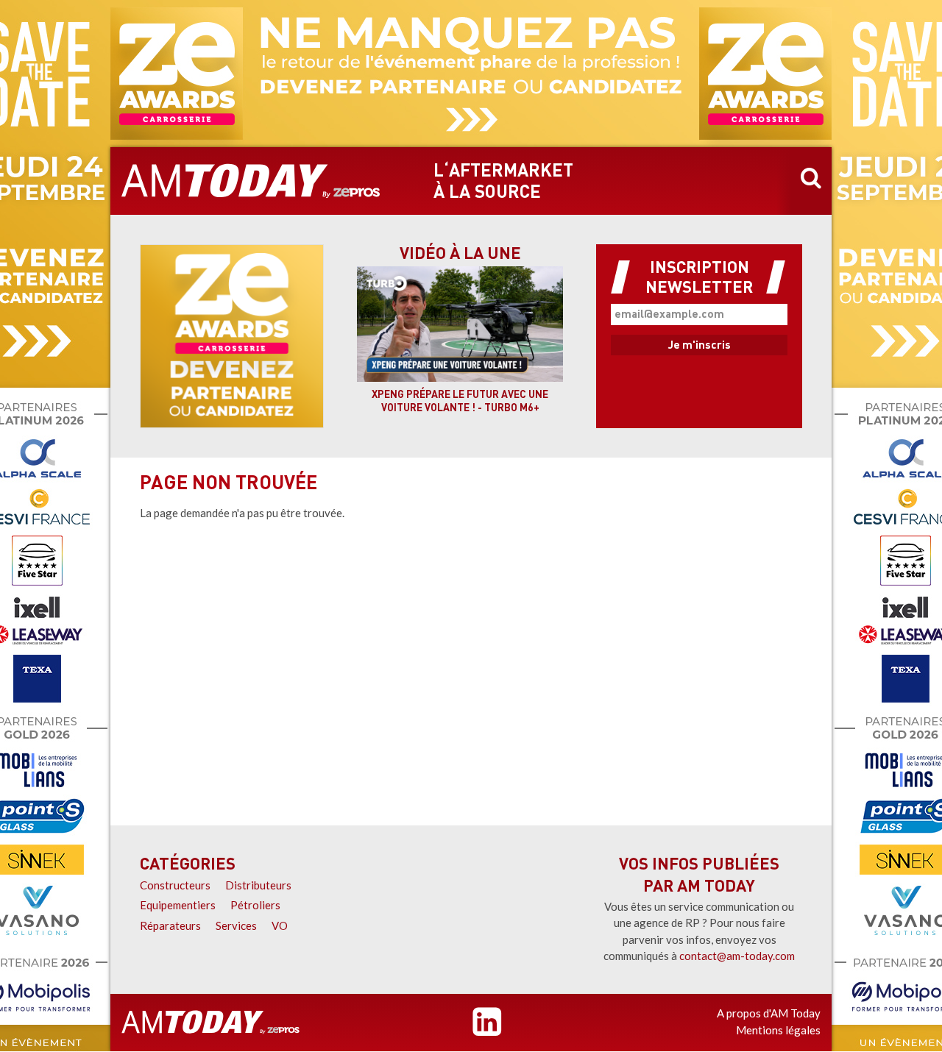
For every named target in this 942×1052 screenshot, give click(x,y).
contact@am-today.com (737, 955)
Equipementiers (178, 904)
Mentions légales (778, 1030)
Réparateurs (170, 925)
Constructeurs (175, 885)
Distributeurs (258, 885)
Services (236, 925)
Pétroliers (255, 904)
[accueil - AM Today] (250, 181)
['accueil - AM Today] (210, 1022)
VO (280, 925)
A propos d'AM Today (769, 1013)
